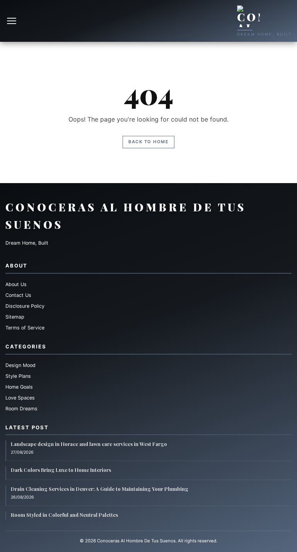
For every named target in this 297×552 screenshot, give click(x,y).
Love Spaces (20, 398)
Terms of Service (24, 328)
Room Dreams (21, 408)
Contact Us (18, 295)
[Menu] (12, 21)
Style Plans (18, 376)
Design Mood (20, 365)
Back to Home (148, 141)
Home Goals (19, 387)
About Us (16, 284)
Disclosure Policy (24, 306)
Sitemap (14, 317)
